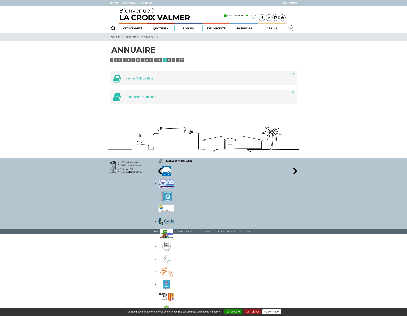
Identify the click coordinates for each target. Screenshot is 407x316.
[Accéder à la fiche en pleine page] (208, 74)
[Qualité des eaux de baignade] (166, 183)
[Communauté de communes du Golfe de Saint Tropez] (166, 221)
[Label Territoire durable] (166, 284)
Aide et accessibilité (225, 232)
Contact (207, 232)
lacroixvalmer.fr (133, 36)
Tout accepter (233, 311)
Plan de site (245, 232)
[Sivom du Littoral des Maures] (166, 208)
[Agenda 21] (166, 271)
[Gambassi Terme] (167, 246)
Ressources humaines (140, 97)
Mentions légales (163, 232)
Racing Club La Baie (139, 78)
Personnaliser (271, 311)
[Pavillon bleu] (166, 171)
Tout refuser (252, 311)
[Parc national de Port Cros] (166, 196)
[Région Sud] (166, 297)
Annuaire (148, 36)
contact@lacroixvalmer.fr (131, 172)
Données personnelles (187, 232)
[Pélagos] (166, 259)
